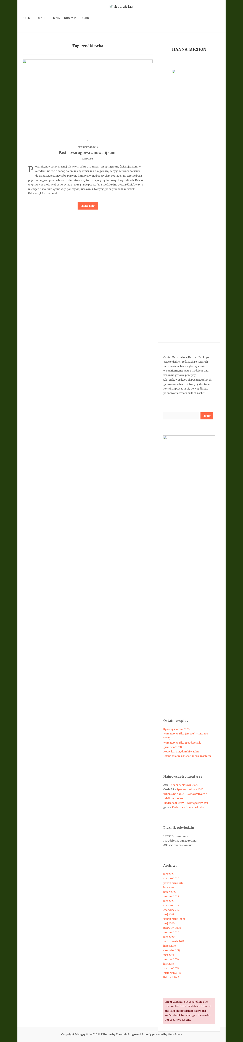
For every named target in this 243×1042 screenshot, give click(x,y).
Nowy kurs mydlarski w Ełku (181, 751)
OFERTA (54, 18)
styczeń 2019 (171, 968)
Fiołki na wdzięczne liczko (188, 807)
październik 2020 (174, 918)
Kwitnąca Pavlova (197, 802)
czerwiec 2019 (172, 950)
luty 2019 (168, 963)
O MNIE (40, 18)
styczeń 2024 (171, 878)
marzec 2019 (171, 959)
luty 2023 (168, 887)
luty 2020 (169, 936)
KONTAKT (70, 18)
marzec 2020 (171, 932)
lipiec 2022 (169, 892)
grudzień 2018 (172, 972)
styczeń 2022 (171, 905)
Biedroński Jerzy (173, 802)
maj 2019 (168, 954)
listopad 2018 (171, 977)
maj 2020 (169, 923)
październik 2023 (173, 883)
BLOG (85, 18)
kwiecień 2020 (172, 928)
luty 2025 (168, 874)
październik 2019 (173, 941)
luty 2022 (168, 900)
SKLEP (27, 18)
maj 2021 (168, 914)
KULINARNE (87, 159)
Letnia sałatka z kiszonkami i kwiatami (187, 756)
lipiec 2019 (169, 945)
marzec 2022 (171, 896)
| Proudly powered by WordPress (161, 1034)
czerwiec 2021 (172, 910)
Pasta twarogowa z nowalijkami (88, 152)
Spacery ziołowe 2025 (176, 729)
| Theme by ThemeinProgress (120, 1034)
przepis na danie (173, 794)
